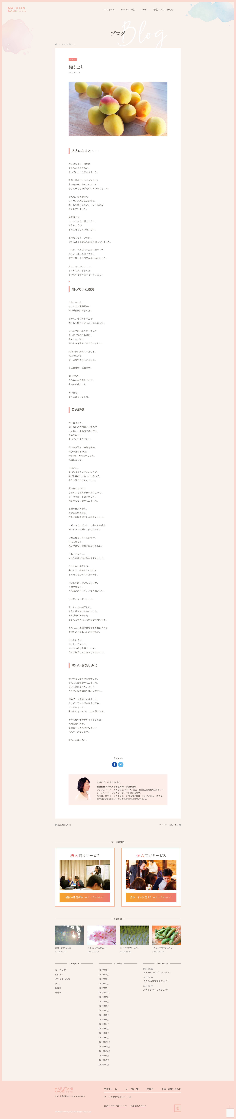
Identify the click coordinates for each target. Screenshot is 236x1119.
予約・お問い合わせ (163, 9)
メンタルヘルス (62, 979)
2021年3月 (104, 1028)
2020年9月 (104, 1056)
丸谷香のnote (137, 1106)
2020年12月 (105, 1042)
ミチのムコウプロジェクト (129, 948)
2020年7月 (104, 1065)
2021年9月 (104, 1001)
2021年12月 (105, 992)
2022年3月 (104, 979)
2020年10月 (105, 1051)
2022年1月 (104, 988)
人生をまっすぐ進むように (97, 948)
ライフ (72, 60)
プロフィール (109, 9)
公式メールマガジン (114, 1106)
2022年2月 (104, 983)
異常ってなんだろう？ (63, 948)
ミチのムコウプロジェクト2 (162, 948)
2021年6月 (104, 1015)
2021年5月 (104, 1019)
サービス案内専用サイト (116, 1097)
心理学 (58, 992)
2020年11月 (104, 1046)
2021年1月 (104, 1037)
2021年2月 (104, 1033)
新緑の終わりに (64, 825)
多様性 (58, 988)
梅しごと (76, 67)
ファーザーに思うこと (169, 825)
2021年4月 (104, 1024)
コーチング (60, 970)
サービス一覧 (128, 9)
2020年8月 (104, 1060)
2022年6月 (104, 970)
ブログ (144, 9)
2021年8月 (104, 1006)
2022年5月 (104, 974)
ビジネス (59, 974)
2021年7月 (104, 1010)
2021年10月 (105, 997)
